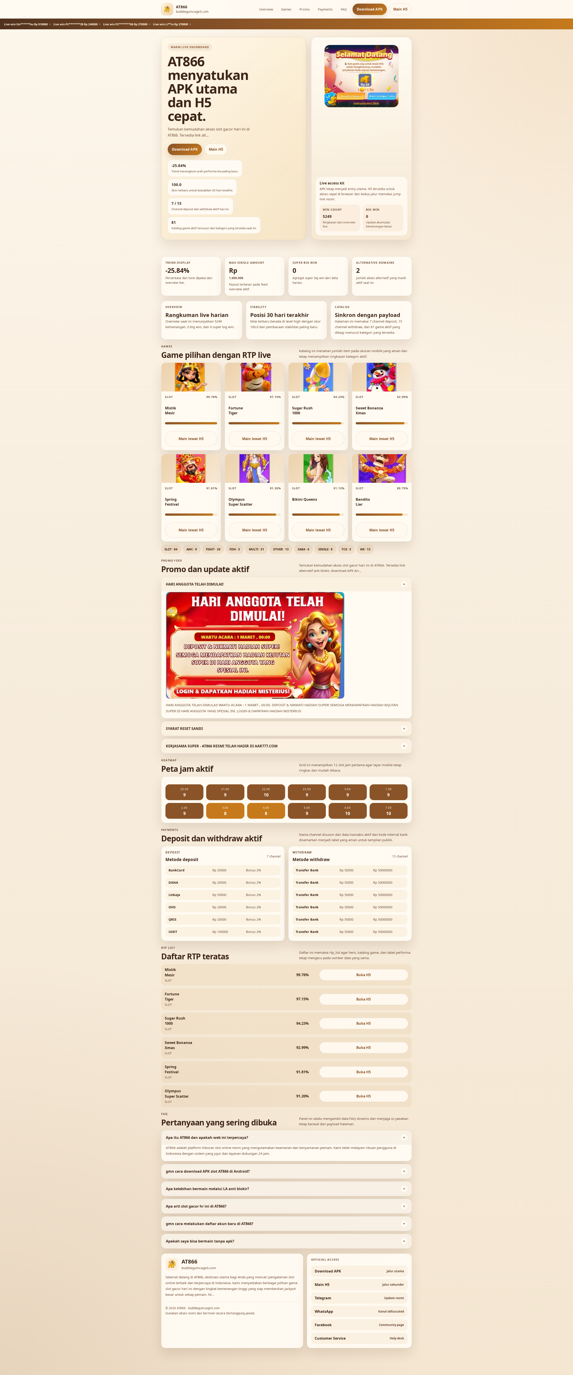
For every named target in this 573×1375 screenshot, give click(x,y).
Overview (266, 9)
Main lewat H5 (191, 438)
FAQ (344, 9)
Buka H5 (363, 975)
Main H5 (400, 9)
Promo (304, 9)
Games (286, 9)
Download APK (370, 9)
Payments (325, 9)
